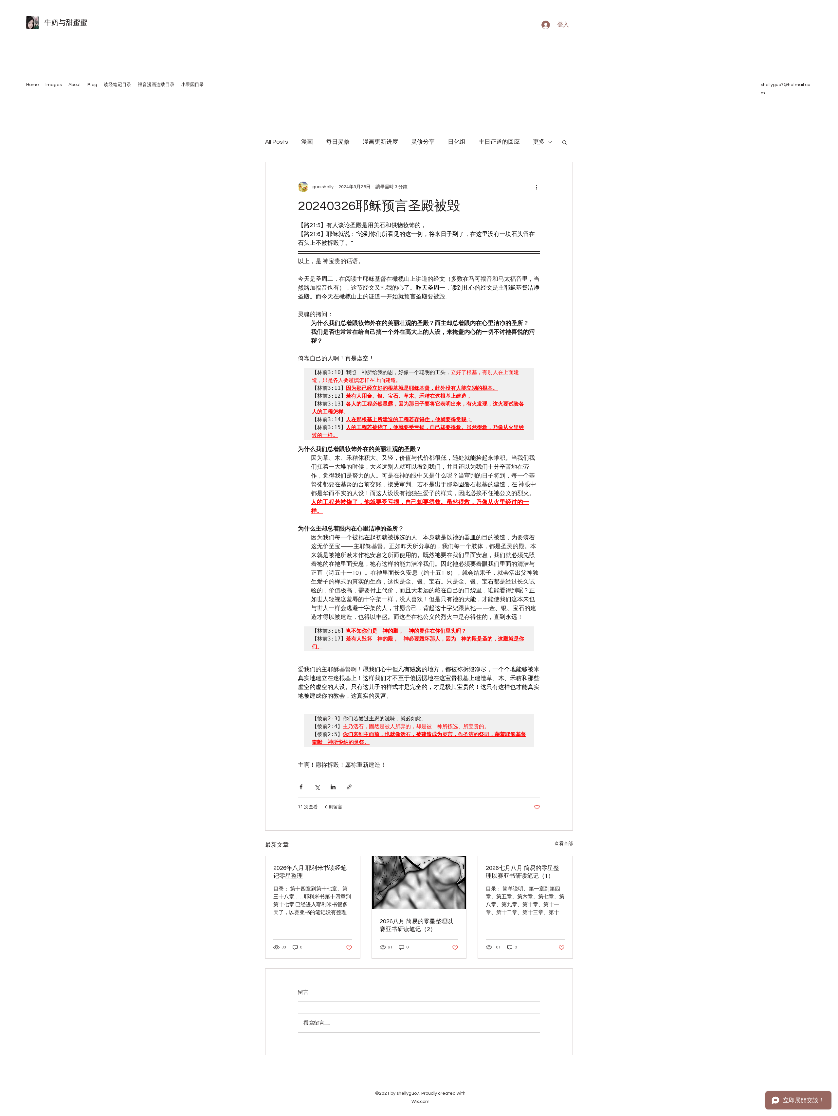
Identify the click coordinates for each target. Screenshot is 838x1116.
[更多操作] (536, 187)
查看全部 (564, 843)
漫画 (307, 142)
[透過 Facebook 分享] (301, 787)
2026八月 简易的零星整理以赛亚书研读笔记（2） (416, 925)
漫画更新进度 (380, 142)
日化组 (456, 142)
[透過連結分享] (349, 787)
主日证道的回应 (499, 142)
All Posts (276, 142)
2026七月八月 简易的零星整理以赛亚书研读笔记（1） (522, 872)
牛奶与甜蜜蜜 (65, 23)
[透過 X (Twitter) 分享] (317, 787)
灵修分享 (423, 142)
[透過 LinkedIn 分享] (333, 787)
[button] (564, 142)
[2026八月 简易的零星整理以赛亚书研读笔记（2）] (419, 882)
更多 (539, 142)
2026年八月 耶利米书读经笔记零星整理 (310, 872)
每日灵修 (338, 142)
